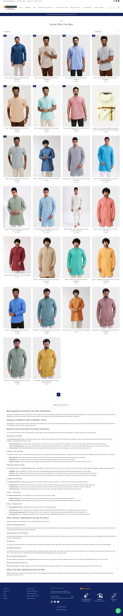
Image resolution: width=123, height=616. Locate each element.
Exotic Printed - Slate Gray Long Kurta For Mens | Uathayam (76, 156)
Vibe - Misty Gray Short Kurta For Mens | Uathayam (106, 55)
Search (5, 595)
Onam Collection (62, 7)
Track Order (98, 7)
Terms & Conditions (32, 593)
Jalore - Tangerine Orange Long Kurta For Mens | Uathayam (106, 257)
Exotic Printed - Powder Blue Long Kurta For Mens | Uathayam (47, 207)
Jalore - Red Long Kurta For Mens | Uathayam (17, 254)
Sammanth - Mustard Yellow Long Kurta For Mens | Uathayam (47, 358)
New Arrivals (75, 7)
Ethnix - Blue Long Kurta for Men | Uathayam (47, 156)
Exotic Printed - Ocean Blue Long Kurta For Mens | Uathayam (106, 156)
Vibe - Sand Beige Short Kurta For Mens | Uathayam (17, 106)
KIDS (34, 7)
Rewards (5, 598)
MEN (21, 7)
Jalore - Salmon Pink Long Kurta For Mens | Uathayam (106, 207)
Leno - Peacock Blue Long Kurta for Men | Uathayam (17, 55)
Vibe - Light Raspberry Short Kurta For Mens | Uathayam (76, 106)
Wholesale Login (21, 1)
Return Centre (38, 1)
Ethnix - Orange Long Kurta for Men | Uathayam (76, 307)
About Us (5, 588)
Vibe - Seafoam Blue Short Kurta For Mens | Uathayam (47, 106)
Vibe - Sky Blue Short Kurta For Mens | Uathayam (76, 55)
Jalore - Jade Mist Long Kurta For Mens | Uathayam (76, 257)
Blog (4, 593)
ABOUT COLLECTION (60, 405)
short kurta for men (15, 439)
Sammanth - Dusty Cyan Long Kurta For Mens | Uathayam (47, 307)
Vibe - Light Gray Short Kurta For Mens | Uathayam (17, 156)
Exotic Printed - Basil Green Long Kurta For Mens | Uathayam (17, 206)
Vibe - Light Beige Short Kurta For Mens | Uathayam (47, 55)
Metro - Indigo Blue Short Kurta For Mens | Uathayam (17, 307)
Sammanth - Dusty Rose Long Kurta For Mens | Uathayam (106, 307)
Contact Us (30, 1)
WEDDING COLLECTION (45, 7)
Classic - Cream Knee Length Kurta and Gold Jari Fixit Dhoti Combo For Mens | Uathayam (106, 106)
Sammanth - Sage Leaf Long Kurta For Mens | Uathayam (17, 358)
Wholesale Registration (9, 1)
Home (61, 20)
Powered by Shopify (61, 609)
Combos (27, 7)
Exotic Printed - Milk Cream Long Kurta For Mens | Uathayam (76, 207)
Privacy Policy (30, 588)
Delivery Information (32, 591)
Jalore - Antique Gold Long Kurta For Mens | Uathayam (47, 257)
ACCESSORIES (87, 7)
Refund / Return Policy (32, 595)
